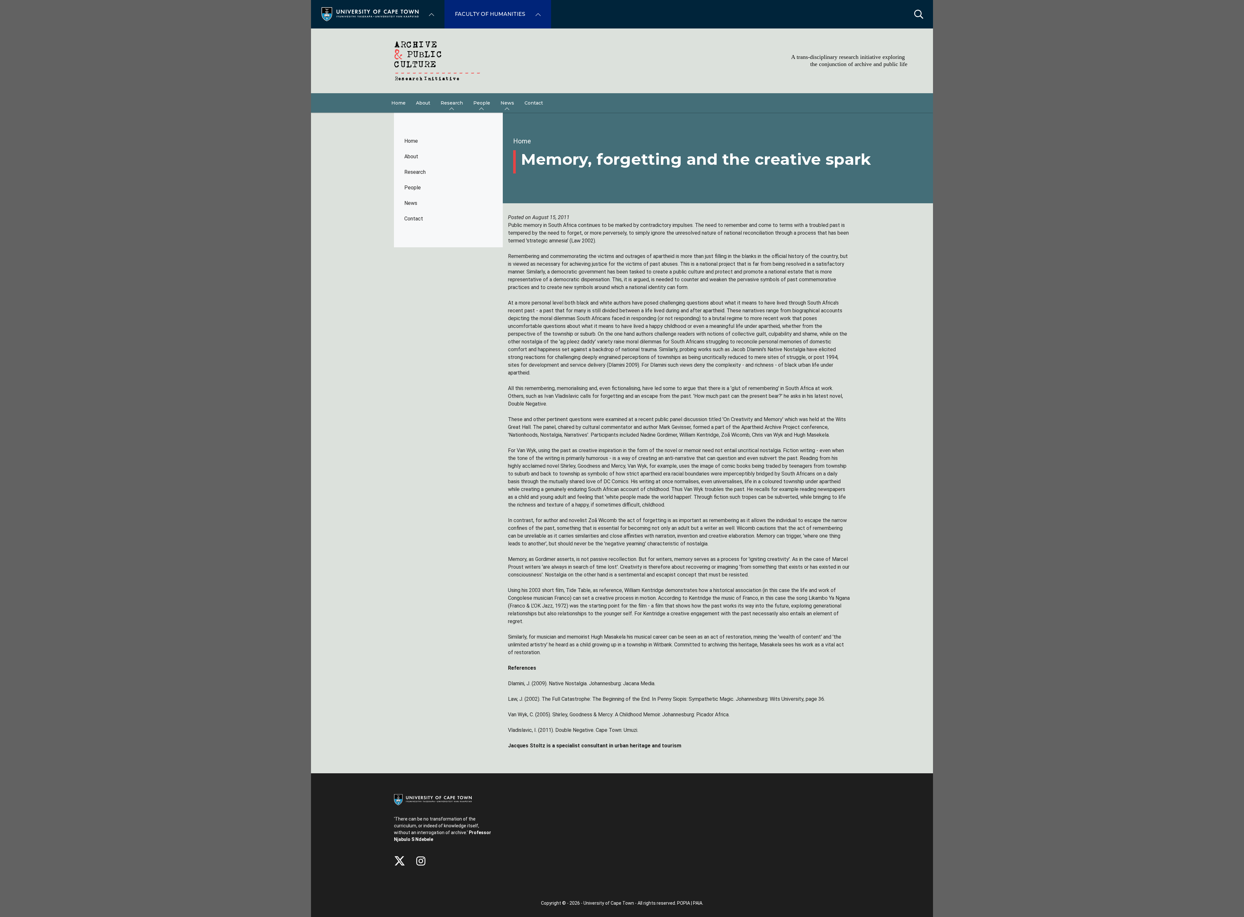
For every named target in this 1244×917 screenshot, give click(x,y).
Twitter (399, 861)
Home (411, 141)
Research (415, 172)
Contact (413, 219)
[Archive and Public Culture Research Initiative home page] (622, 60)
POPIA (683, 903)
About (411, 156)
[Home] (370, 14)
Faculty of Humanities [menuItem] (490, 14)
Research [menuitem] (452, 103)
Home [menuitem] (398, 103)
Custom (420, 861)
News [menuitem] (507, 103)
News (410, 203)
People (412, 188)
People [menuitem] (481, 103)
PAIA (697, 903)
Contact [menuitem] (533, 103)
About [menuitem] (423, 103)
